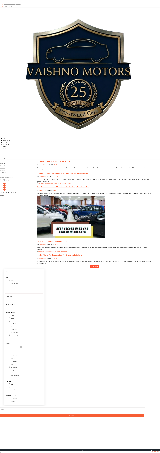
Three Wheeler (15, 375)
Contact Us (5, 152)
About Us (2, 168)
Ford (12, 318)
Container (14, 367)
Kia (12, 326)
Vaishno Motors (42, 164)
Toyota (13, 338)
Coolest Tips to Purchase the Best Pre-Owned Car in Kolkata (59, 255)
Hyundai (13, 324)
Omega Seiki (14, 335)
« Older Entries (94, 266)
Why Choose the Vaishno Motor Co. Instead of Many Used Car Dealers (63, 187)
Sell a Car (2, 170)
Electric (13, 387)
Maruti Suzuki (14, 332)
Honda (13, 321)
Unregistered (14, 283)
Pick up (13, 370)
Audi (12, 315)
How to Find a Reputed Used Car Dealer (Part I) (54, 161)
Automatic (14, 398)
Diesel (13, 384)
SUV (12, 372)
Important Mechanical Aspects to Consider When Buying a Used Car (62, 173)
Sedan (13, 358)
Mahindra (13, 329)
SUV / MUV (14, 361)
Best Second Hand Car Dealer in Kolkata (52, 241)
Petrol (13, 390)
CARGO (13, 364)
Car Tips (56, 164)
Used (12, 280)
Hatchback (14, 356)
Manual (13, 401)
